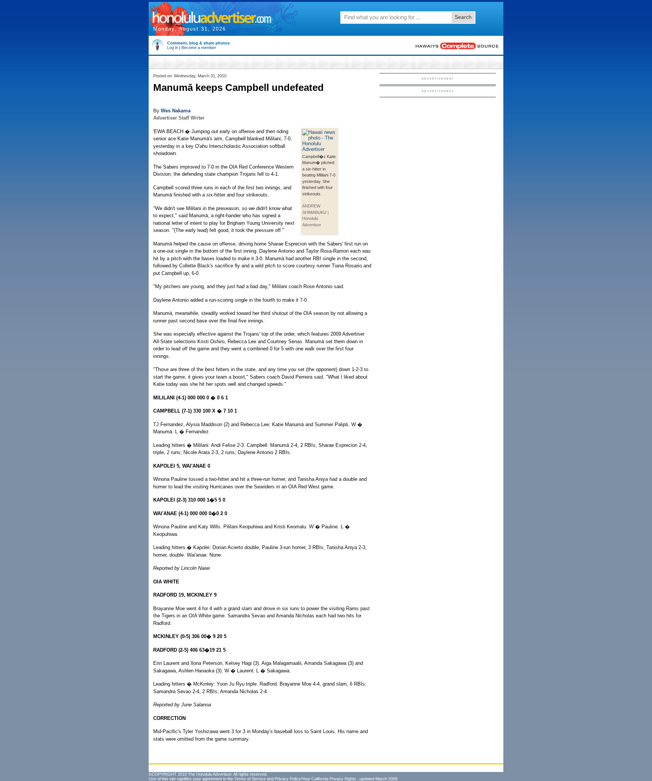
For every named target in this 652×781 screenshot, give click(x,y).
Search (463, 17)
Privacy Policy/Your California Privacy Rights (315, 778)
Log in (172, 47)
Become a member (198, 47)
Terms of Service (250, 778)
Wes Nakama (176, 111)
